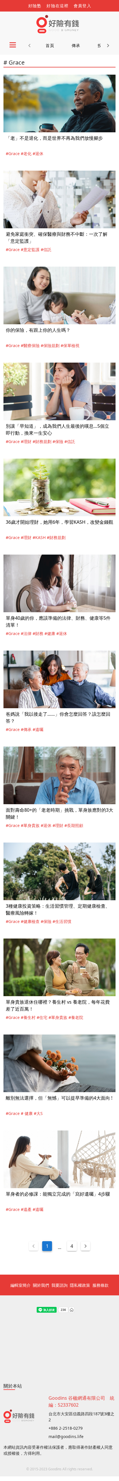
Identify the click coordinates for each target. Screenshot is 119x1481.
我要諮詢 (59, 1285)
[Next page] (85, 1246)
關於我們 (41, 1285)
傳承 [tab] (76, 45)
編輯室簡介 (20, 1285)
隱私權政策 (80, 1285)
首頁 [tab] (50, 45)
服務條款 (100, 1285)
